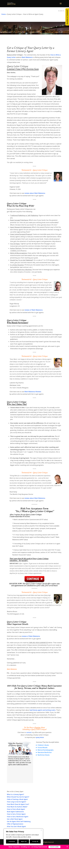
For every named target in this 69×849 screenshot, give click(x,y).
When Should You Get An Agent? (18, 797)
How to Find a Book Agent (16, 809)
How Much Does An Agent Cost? (18, 804)
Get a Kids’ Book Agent (15, 819)
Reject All (23, 841)
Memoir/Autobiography (45, 750)
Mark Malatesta (27, 57)
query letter (40, 737)
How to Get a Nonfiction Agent (17, 817)
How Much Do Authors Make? (17, 807)
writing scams (50, 710)
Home (3, 14)
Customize (12, 841)
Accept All (35, 841)
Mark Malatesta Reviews (32, 392)
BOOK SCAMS (54, 847)
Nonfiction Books (44, 755)
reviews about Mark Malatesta (34, 193)
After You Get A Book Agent (16, 826)
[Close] (41, 830)
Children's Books (43, 745)
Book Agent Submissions (15, 812)
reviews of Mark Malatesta (33, 310)
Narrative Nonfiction (45, 752)
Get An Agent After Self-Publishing (19, 821)
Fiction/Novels (42, 748)
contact (29, 732)
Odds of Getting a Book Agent (17, 799)
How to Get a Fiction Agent (16, 814)
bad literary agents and (38, 710)
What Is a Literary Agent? (15, 794)
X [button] (67, 847)
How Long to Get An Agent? (16, 802)
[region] (23, 837)
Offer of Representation (15, 824)
